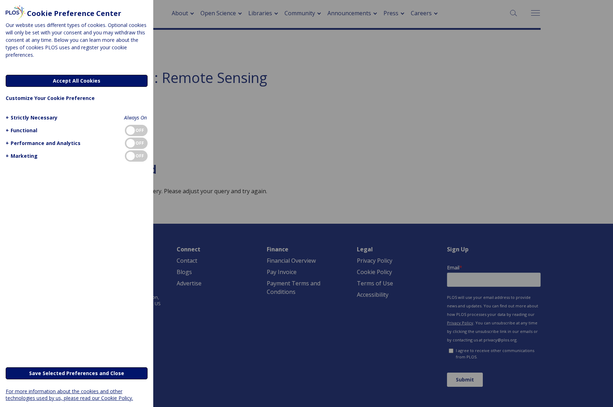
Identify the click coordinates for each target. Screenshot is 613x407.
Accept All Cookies (76, 80)
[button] (31, 117)
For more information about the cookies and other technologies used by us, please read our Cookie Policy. (69, 394)
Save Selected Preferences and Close (76, 373)
